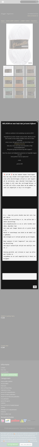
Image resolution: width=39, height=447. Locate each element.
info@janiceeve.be (19, 144)
